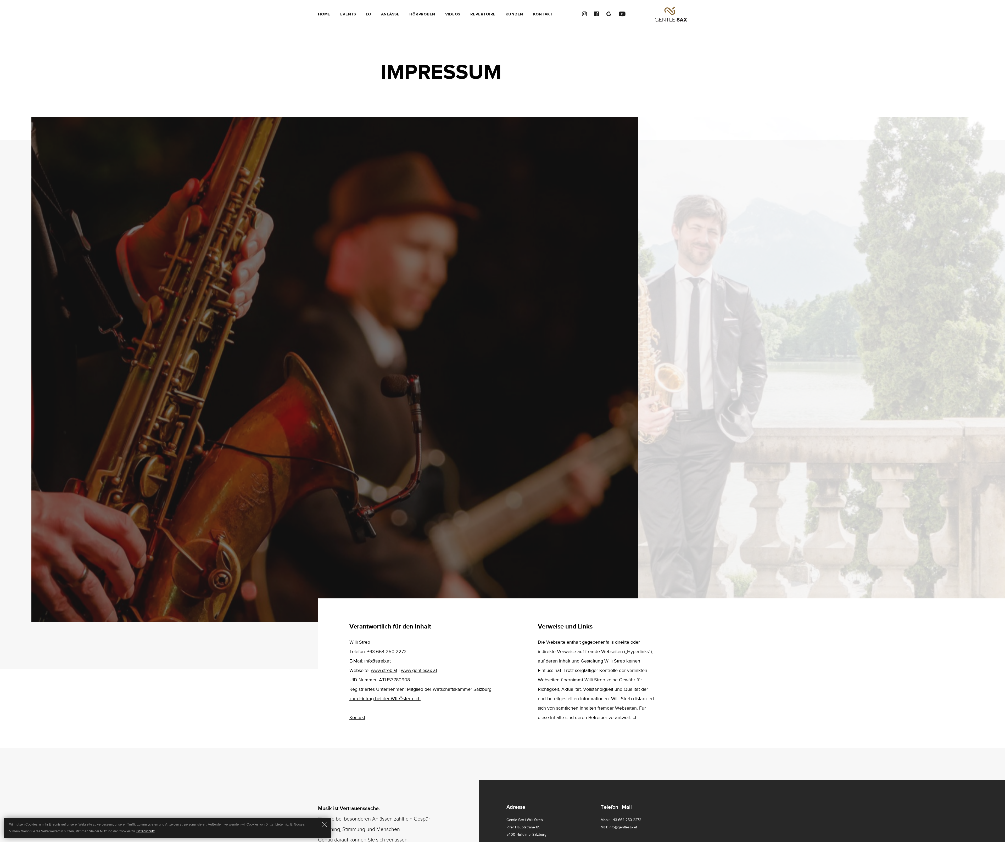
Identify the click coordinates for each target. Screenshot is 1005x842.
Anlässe (390, 14)
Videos (453, 14)
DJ (368, 14)
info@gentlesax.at (623, 827)
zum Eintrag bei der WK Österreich (385, 698)
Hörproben (422, 14)
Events (348, 14)
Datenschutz (145, 831)
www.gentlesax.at (419, 670)
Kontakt (543, 14)
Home (324, 14)
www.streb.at (384, 670)
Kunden (514, 14)
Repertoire (483, 14)
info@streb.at (377, 661)
